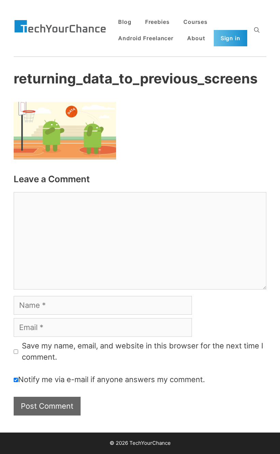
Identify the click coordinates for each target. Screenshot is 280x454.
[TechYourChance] (60, 27)
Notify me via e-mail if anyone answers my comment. (111, 379)
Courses (195, 21)
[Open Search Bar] (256, 30)
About (196, 38)
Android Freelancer (145, 38)
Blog (124, 21)
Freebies (157, 21)
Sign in (230, 38)
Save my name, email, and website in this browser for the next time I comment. (142, 351)
